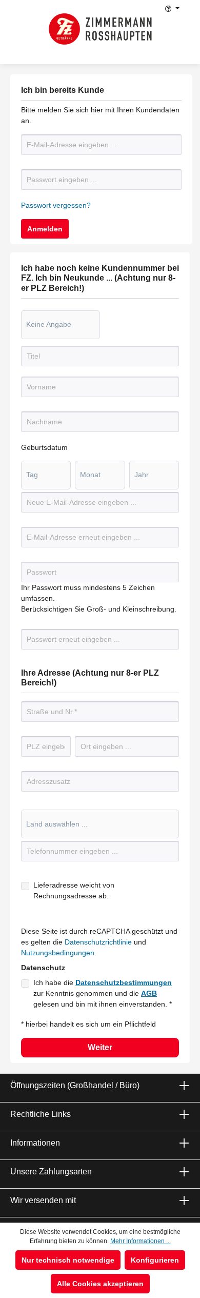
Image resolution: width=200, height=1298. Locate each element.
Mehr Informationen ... (140, 1241)
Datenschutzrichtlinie (98, 942)
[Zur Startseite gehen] (100, 29)
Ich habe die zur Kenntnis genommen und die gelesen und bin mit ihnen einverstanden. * (102, 993)
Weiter (100, 1047)
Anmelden (45, 229)
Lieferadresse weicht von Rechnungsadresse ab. (73, 890)
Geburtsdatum (44, 447)
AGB (149, 993)
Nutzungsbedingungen (57, 953)
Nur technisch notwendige (68, 1260)
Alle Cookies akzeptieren (100, 1284)
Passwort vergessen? (56, 205)
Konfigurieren (155, 1260)
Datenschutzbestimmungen (123, 982)
